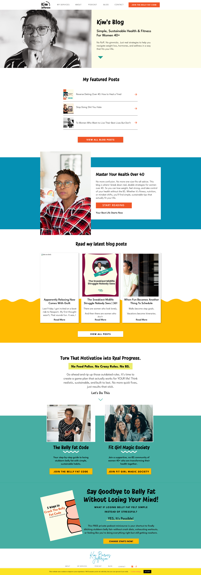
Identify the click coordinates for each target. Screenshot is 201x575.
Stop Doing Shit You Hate (89, 107)
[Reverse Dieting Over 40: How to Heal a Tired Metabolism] (136, 94)
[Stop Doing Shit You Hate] (136, 108)
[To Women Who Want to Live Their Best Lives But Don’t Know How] (136, 123)
